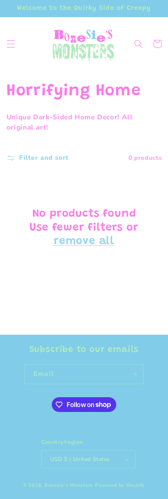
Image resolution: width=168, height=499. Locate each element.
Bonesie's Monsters (69, 485)
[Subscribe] (133, 374)
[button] (10, 43)
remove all (84, 241)
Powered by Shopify (120, 485)
